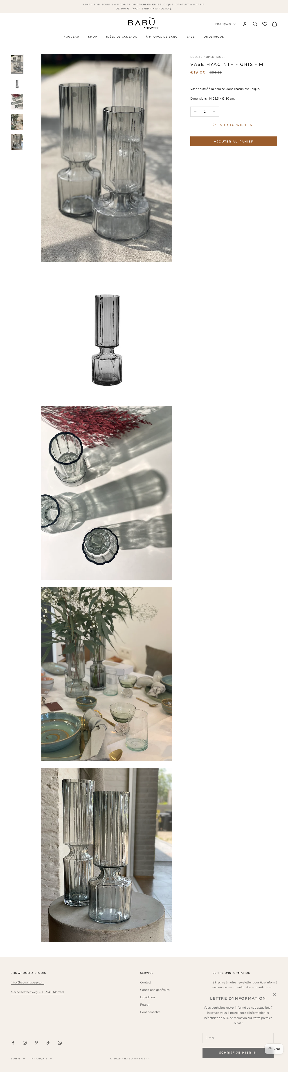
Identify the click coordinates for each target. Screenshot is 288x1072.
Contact (145, 982)
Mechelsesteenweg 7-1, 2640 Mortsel (37, 992)
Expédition (147, 997)
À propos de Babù (162, 37)
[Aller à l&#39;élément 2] (17, 83)
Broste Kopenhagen (208, 57)
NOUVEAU (71, 37)
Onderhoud (214, 37)
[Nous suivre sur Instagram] (24, 1043)
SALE (191, 37)
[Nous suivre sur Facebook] (13, 1043)
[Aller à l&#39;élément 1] (17, 64)
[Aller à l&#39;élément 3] (17, 102)
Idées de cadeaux (121, 37)
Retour (145, 1005)
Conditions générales (155, 990)
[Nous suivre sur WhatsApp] (60, 1043)
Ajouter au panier (234, 141)
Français (223, 24)
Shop (92, 37)
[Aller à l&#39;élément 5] (17, 142)
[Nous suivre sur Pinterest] (36, 1043)
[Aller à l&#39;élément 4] (17, 122)
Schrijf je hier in (238, 1052)
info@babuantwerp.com (27, 982)
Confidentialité (150, 1012)
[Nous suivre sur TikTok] (48, 1043)
